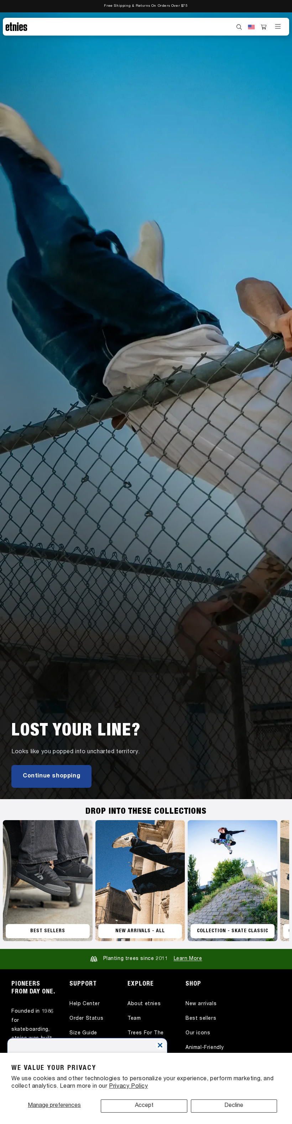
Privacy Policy (128, 1086)
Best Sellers (47, 931)
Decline (233, 1106)
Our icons (198, 1033)
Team (134, 1018)
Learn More (188, 958)
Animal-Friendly (205, 1047)
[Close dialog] (160, 1045)
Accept (144, 1106)
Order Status (86, 1018)
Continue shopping (51, 776)
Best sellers (201, 1018)
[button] (239, 27)
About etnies (144, 1004)
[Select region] (251, 27)
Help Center (84, 1004)
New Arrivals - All (140, 931)
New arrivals (201, 1004)
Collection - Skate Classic (232, 931)
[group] (146, 405)
